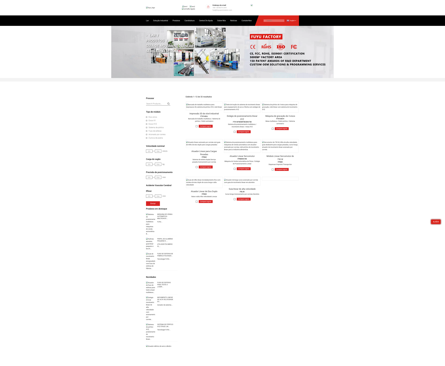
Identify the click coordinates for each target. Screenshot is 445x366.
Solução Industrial (160, 20)
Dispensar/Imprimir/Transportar (280, 164)
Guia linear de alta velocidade (242, 189)
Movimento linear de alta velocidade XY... (165, 299)
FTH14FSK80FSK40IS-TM (242, 122)
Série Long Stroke (162, 51)
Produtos (176, 20)
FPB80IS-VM (242, 159)
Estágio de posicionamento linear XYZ (242, 117)
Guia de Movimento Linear (169, 46)
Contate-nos (247, 20)
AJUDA (436, 222)
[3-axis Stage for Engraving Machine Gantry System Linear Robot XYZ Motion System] (280, 107)
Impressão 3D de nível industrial (204, 113)
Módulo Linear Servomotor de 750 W (280, 157)
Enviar (153, 203)
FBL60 (242, 192)
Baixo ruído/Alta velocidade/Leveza (204, 196)
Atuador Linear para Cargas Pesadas (204, 153)
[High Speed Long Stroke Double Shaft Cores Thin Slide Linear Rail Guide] (204, 182)
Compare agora (205, 126)
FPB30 (204, 194)
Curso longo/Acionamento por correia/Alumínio (242, 194)
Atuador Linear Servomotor (242, 156)
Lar (147, 20)
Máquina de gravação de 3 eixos (280, 116)
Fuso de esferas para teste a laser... (164, 285)
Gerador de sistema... (165, 305)
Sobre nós (221, 20)
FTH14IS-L (204, 116)
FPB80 (280, 162)
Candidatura (189, 20)
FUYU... (159, 222)
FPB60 (204, 157)
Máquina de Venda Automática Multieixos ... (164, 216)
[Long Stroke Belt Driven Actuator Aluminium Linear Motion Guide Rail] (242, 181)
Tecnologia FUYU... (164, 259)
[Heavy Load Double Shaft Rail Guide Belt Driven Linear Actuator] (204, 143)
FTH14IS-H (280, 119)
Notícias (233, 20)
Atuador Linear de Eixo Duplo (204, 191)
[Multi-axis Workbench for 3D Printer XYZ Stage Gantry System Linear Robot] (204, 106)
